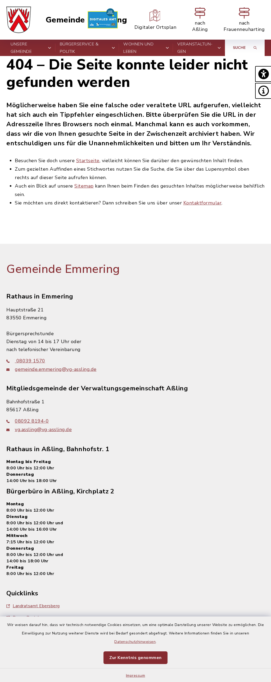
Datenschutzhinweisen (135, 641)
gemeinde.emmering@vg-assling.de (56, 369)
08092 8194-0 (32, 421)
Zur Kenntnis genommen (135, 658)
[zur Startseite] (18, 20)
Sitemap (84, 186)
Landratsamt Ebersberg (36, 606)
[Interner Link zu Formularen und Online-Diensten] (103, 20)
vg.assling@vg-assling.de (43, 429)
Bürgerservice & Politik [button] (79, 47)
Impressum (135, 675)
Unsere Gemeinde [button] (21, 47)
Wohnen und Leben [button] (138, 47)
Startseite (88, 160)
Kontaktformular (202, 203)
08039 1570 (30, 361)
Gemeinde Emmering (86, 20)
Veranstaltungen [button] (195, 47)
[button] (263, 74)
